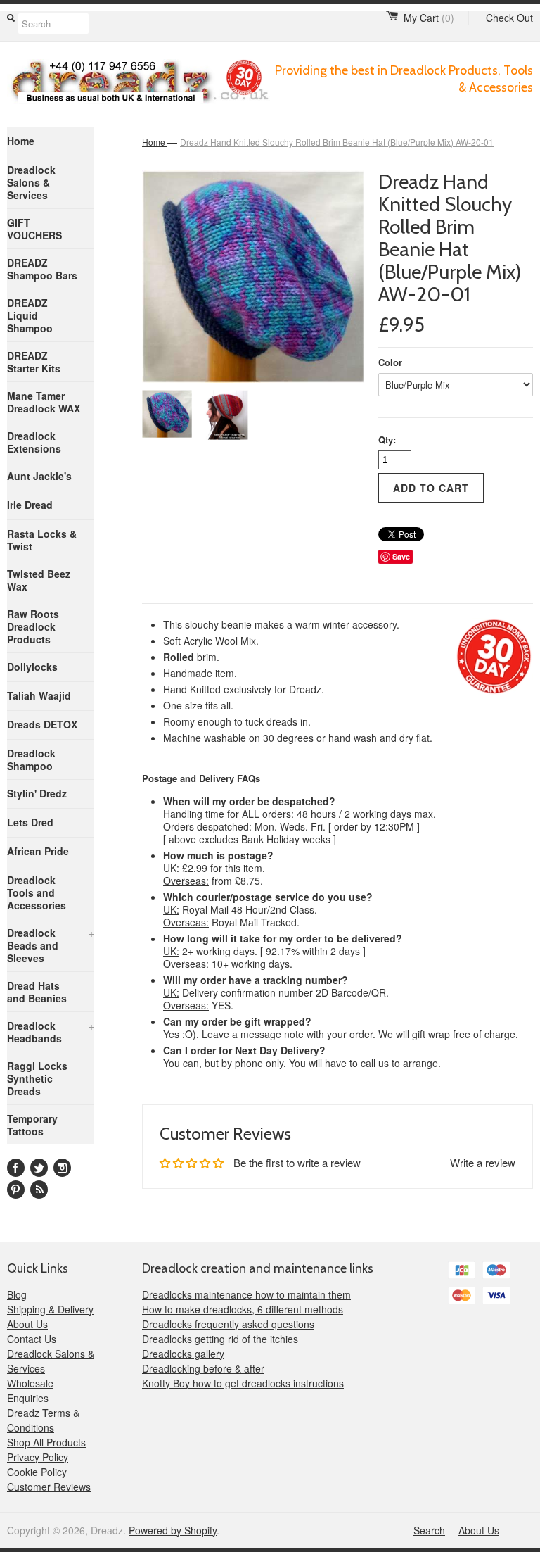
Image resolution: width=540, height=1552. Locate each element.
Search (429, 1530)
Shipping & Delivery (50, 1309)
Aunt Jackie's (39, 476)
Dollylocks (32, 667)
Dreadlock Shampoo (31, 759)
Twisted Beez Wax (38, 580)
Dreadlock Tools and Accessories (36, 892)
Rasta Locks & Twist (42, 539)
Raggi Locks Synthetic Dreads (37, 1078)
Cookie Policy (37, 1472)
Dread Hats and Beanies (37, 991)
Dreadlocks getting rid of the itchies (220, 1339)
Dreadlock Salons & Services (31, 182)
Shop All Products (46, 1442)
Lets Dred (30, 822)
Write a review (482, 1162)
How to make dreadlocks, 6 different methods (242, 1309)
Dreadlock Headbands (50, 1031)
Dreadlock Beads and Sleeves (50, 945)
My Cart (429, 18)
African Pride (38, 851)
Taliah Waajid (39, 695)
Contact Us (31, 1339)
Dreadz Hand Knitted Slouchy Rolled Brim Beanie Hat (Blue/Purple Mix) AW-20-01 (337, 142)
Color (390, 362)
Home (20, 141)
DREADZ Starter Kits (33, 361)
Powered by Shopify (173, 1530)
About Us (27, 1324)
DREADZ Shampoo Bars (42, 268)
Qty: (387, 439)
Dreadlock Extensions (34, 442)
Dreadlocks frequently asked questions (228, 1324)
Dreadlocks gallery (183, 1353)
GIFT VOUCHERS (34, 228)
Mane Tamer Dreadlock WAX (43, 402)
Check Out (509, 18)
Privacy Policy (37, 1457)
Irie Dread (30, 505)
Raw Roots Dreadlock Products (33, 626)
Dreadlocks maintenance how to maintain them (246, 1294)
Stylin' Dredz (37, 793)
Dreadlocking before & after (203, 1368)
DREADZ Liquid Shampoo (30, 315)
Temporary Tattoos (32, 1124)
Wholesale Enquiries (30, 1390)
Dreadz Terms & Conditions (43, 1420)
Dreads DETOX (42, 724)
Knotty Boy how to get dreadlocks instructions (243, 1383)
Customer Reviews (49, 1487)
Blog (17, 1294)
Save (401, 556)
